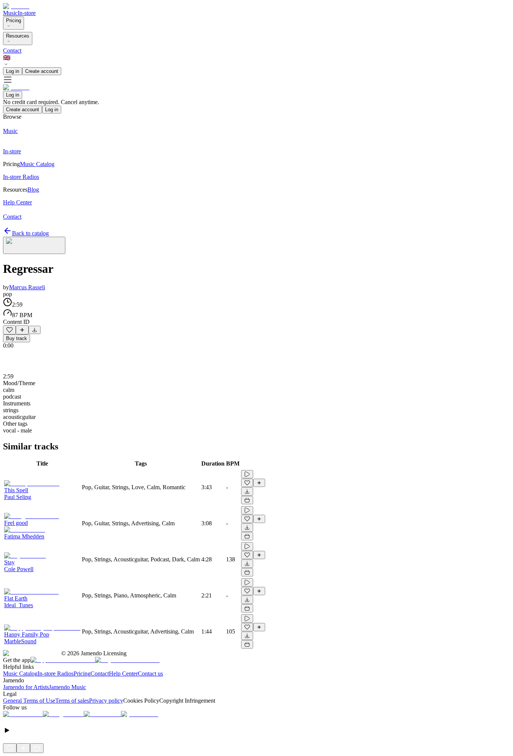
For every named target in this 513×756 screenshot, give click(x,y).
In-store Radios (56, 673)
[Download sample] (35, 330)
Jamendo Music (67, 687)
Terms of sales (72, 700)
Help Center (123, 673)
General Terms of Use (29, 700)
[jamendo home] (16, 6)
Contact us (150, 673)
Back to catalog (30, 233)
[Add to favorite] (9, 329)
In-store (27, 13)
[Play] (34, 245)
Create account (41, 71)
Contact (12, 50)
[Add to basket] (247, 500)
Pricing (13, 20)
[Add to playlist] (22, 329)
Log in (12, 71)
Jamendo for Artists (26, 687)
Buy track (16, 338)
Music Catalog (20, 673)
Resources (17, 36)
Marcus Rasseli (27, 287)
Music (10, 13)
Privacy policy (106, 700)
